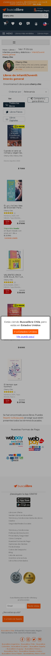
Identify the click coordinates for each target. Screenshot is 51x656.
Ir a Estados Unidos (25, 331)
